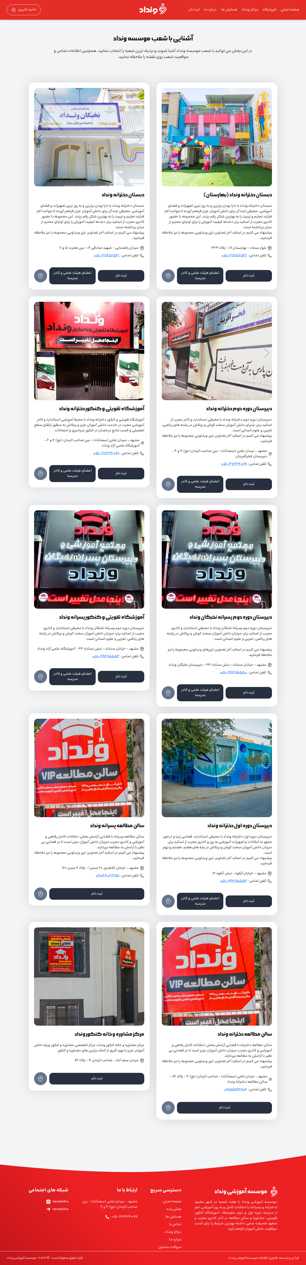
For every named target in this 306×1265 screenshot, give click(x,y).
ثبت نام (194, 10)
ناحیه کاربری (27, 10)
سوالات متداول (169, 1247)
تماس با (175, 1224)
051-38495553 (105, 656)
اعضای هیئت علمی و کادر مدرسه (200, 275)
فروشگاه (269, 10)
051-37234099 (234, 464)
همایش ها (229, 10)
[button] (167, 139)
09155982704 (235, 1089)
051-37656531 (234, 255)
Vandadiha (60, 1201)
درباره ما (210, 10)
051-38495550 (233, 672)
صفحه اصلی (290, 10)
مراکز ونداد (250, 10)
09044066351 (107, 875)
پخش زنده (173, 1209)
